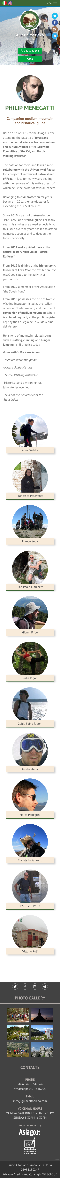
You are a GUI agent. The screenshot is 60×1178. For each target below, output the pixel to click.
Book (30, 59)
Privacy (7, 1174)
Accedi (57, 1159)
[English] (10, 3)
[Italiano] (4, 3)
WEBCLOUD (49, 1174)
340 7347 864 (31, 50)
